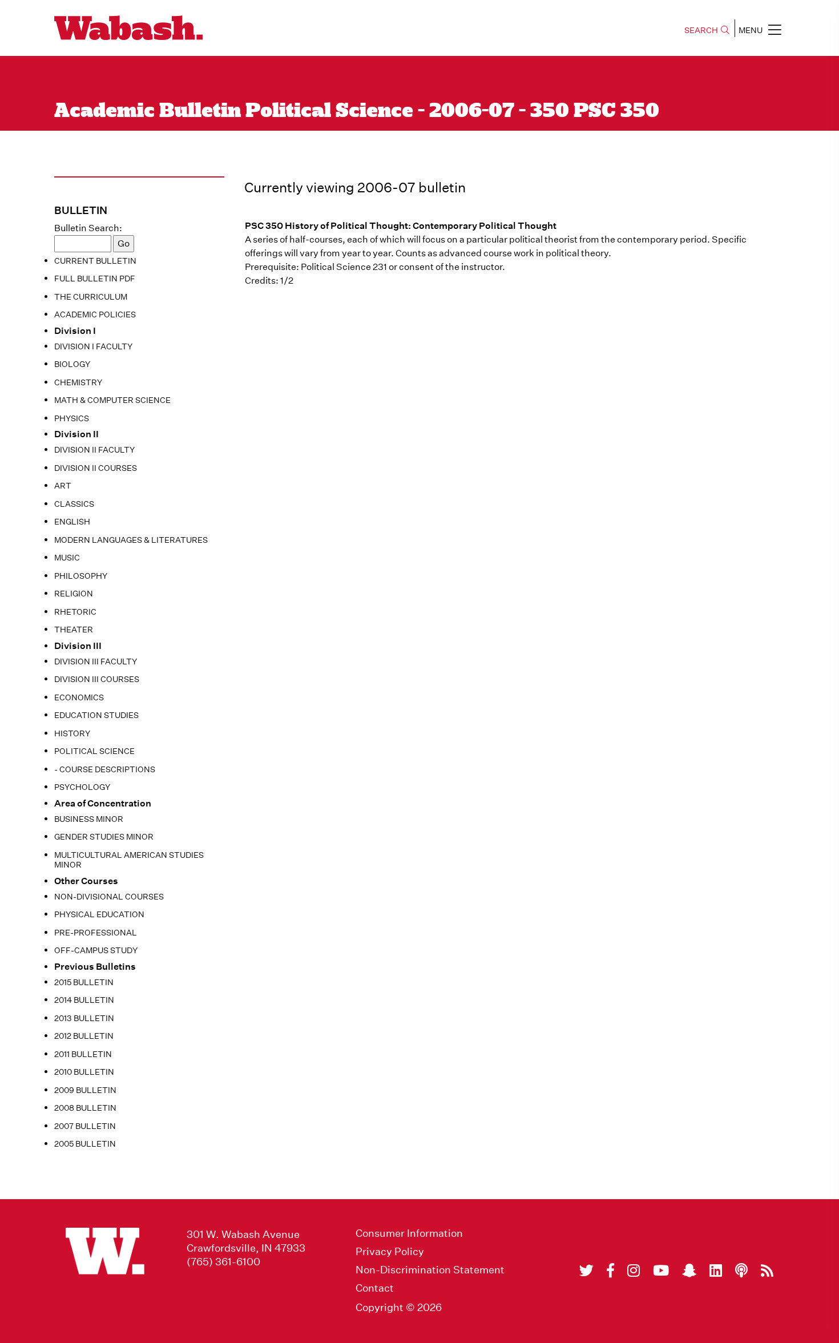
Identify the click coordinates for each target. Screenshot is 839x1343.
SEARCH (701, 30)
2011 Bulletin (83, 1054)
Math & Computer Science (112, 400)
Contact (375, 1288)
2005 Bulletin (85, 1144)
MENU (751, 30)
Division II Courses (95, 468)
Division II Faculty (94, 450)
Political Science (94, 751)
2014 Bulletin (84, 1000)
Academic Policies (95, 314)
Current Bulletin (95, 261)
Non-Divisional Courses (109, 897)
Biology (72, 364)
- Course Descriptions (104, 769)
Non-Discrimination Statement (430, 1270)
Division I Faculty (93, 346)
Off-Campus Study (96, 950)
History (72, 733)
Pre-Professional (95, 932)
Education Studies (96, 715)
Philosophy (80, 576)
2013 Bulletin (84, 1018)
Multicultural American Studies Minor (129, 860)
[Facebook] (610, 1270)
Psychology (82, 787)
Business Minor (88, 819)
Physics (71, 418)
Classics (74, 504)
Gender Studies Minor (104, 837)
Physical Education (99, 914)
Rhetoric (75, 612)
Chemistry (78, 382)
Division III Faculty (95, 661)
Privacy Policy (390, 1251)
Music (67, 557)
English (72, 522)
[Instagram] (633, 1270)
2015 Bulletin (84, 982)
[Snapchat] (689, 1270)
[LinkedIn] (715, 1270)
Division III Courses (96, 679)
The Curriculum (90, 297)
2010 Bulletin (84, 1072)
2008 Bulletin (85, 1108)
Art (62, 486)
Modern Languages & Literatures (131, 540)
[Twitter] (586, 1270)
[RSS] (767, 1270)
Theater (73, 629)
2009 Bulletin (85, 1090)
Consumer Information (409, 1233)
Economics (79, 697)
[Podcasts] (741, 1270)
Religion (73, 593)
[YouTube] (661, 1270)
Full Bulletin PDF (94, 278)
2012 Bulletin (84, 1036)
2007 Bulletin (85, 1126)
